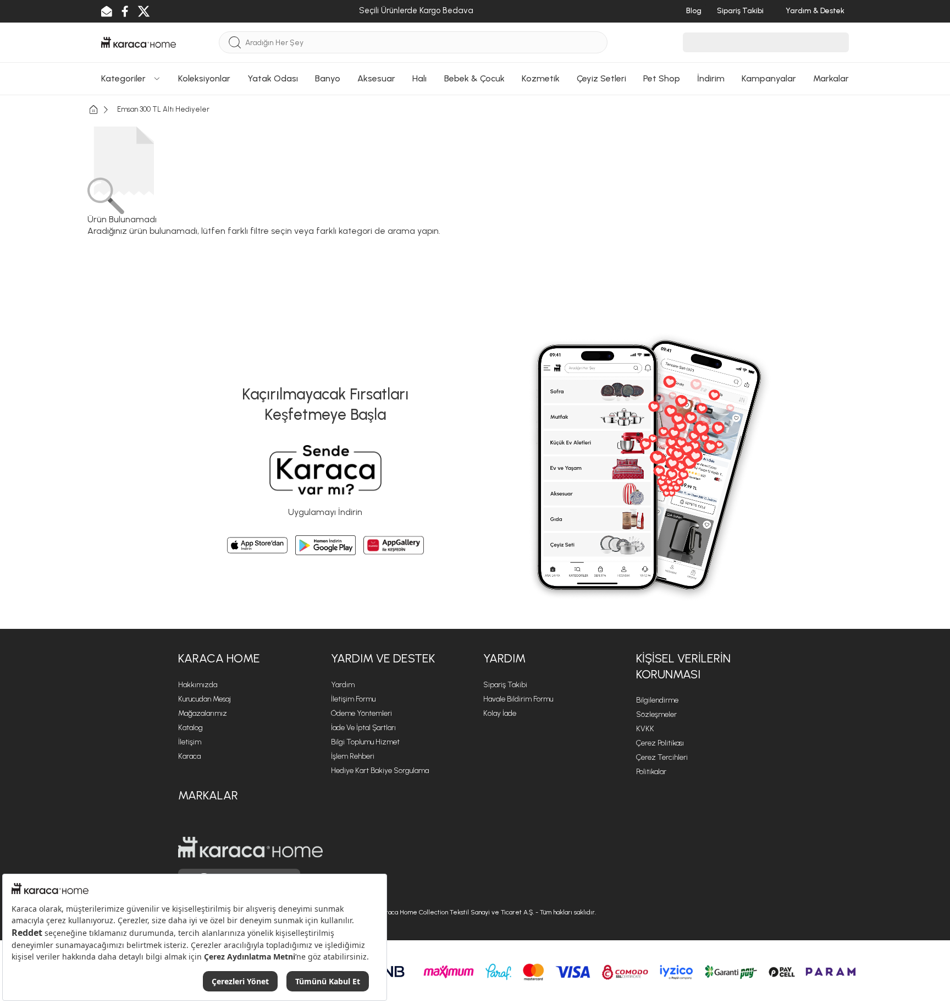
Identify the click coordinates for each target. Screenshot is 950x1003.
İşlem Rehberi (352, 756)
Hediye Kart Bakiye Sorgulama (380, 770)
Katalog (190, 727)
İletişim (189, 742)
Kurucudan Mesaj (204, 699)
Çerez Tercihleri (662, 757)
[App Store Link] (257, 545)
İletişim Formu (353, 699)
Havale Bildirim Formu (518, 699)
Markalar (208, 795)
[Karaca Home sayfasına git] (250, 847)
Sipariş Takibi (505, 684)
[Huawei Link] (393, 545)
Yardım (343, 684)
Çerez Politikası (660, 743)
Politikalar (651, 771)
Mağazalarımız (202, 713)
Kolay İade (499, 713)
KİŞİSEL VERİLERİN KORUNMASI (683, 666)
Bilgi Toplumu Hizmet (365, 742)
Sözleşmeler (656, 714)
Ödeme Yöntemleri (361, 713)
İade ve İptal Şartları (363, 727)
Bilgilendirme (657, 700)
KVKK (645, 728)
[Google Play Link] (325, 545)
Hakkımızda (197, 684)
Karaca (189, 756)
